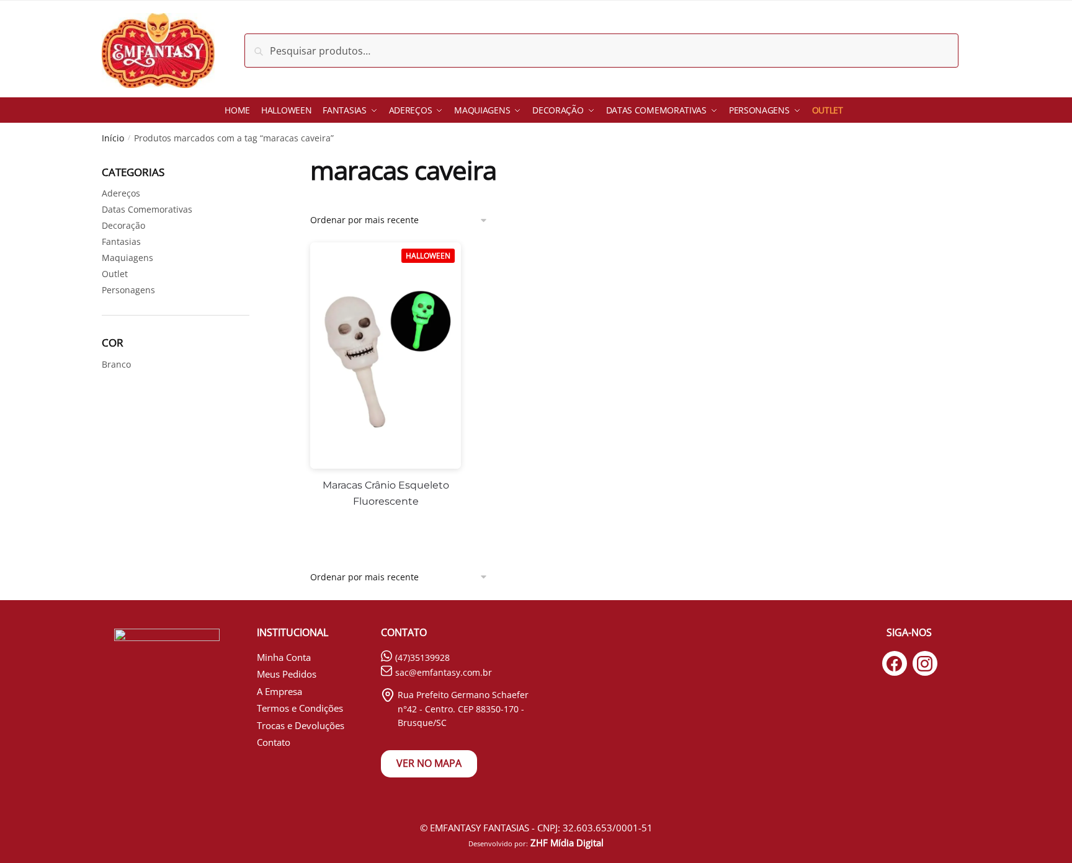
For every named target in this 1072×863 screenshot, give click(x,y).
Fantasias (121, 241)
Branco (116, 364)
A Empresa (279, 691)
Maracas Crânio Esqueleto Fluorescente (386, 493)
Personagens (128, 290)
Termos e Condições (300, 708)
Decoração (123, 225)
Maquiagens (127, 257)
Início (113, 138)
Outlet (115, 274)
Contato (273, 742)
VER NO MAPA (429, 763)
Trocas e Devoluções (300, 725)
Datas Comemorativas (147, 209)
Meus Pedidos (286, 674)
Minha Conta (284, 657)
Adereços (121, 193)
